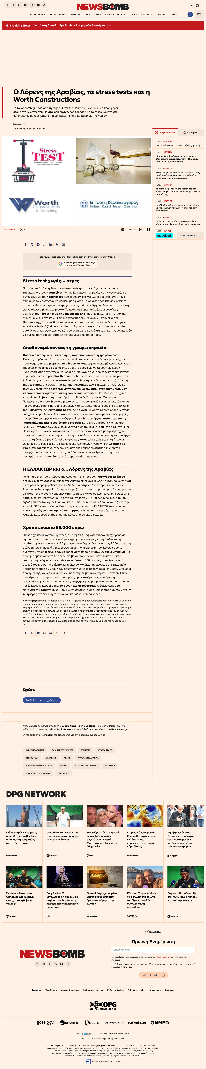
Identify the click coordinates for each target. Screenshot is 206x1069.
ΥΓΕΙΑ (87, 15)
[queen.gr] (92, 1023)
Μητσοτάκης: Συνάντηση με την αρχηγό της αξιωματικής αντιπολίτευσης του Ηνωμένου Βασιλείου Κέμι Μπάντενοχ (177, 159)
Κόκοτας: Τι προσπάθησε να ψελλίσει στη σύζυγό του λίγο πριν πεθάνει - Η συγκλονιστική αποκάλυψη (141, 900)
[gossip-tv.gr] (46, 1023)
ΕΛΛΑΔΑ (52, 15)
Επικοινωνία (155, 990)
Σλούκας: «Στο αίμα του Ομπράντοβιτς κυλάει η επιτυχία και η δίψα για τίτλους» (20, 898)
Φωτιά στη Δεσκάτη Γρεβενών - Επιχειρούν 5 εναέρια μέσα (73, 25)
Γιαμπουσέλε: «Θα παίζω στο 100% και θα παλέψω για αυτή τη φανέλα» (182, 897)
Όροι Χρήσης (51, 990)
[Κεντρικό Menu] (199, 14)
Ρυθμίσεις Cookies (115, 990)
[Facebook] (7, 5)
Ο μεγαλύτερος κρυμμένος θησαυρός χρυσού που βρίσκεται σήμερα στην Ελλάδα (102, 898)
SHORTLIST (162, 15)
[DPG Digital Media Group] (103, 1006)
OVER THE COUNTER (35, 750)
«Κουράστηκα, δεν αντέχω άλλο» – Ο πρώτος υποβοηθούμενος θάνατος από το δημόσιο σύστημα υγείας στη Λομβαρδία (178, 175)
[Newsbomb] (52, 954)
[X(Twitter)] (13, 5)
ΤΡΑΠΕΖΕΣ (86, 750)
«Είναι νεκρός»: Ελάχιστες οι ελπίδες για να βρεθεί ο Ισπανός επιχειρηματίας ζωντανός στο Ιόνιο (21, 837)
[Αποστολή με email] (63, 244)
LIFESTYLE (122, 15)
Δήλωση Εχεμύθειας (70, 990)
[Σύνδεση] (190, 14)
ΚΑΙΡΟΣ (133, 15)
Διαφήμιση (169, 990)
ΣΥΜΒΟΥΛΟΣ (64, 773)
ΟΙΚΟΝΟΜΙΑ (76, 15)
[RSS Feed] (44, 5)
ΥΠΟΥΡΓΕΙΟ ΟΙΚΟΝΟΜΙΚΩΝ (38, 773)
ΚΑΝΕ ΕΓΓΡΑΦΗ (150, 975)
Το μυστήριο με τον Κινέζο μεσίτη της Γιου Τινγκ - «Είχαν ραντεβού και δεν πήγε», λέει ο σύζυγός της (178, 191)
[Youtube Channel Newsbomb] (38, 5)
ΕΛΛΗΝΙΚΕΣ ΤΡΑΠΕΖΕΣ (62, 750)
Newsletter (47, 734)
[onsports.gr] (69, 1023)
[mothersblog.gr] (137, 1023)
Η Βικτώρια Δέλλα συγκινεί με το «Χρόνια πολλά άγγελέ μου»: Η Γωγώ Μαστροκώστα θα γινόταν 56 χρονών (103, 839)
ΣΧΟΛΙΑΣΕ (130, 230)
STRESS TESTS (105, 750)
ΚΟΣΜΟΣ (97, 15)
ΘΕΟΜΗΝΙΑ (110, 765)
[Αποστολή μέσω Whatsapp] (44, 244)
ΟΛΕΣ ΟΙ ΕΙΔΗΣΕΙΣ (37, 15)
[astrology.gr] (114, 1023)
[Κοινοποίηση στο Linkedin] (51, 244)
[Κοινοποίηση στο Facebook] (25, 244)
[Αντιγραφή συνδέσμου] (141, 229)
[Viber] (19, 5)
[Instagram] (26, 5)
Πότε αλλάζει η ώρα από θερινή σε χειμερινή (178, 145)
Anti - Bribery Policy (136, 990)
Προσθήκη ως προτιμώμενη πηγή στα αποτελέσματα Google (79, 264)
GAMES (174, 15)
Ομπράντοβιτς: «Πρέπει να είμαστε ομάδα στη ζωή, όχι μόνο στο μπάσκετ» (63, 836)
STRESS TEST (32, 758)
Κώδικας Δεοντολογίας (93, 990)
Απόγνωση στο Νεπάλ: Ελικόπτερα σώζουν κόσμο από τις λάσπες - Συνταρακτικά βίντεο (178, 222)
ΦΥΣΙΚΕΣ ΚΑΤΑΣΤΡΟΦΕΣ (86, 765)
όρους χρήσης (163, 957)
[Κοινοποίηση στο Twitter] (32, 244)
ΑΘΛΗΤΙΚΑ (109, 15)
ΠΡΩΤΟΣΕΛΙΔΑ (147, 15)
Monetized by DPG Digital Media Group (112, 1034)
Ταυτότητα (36, 990)
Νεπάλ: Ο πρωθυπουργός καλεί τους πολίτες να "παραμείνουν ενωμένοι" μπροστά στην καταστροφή (177, 208)
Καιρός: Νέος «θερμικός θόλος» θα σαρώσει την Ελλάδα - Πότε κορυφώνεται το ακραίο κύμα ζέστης (141, 839)
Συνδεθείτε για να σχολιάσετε (42, 700)
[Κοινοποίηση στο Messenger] (38, 244)
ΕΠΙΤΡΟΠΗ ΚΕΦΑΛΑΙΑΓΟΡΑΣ (39, 765)
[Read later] (148, 229)
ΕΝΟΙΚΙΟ (63, 765)
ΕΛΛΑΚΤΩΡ (51, 758)
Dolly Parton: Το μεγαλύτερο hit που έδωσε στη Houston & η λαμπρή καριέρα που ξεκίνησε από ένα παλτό (62, 900)
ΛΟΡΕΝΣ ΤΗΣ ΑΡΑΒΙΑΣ (88, 758)
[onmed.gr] (160, 1023)
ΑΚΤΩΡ (67, 758)
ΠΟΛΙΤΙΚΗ (63, 15)
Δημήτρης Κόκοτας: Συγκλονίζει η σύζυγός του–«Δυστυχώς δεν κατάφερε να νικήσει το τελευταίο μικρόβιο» (181, 839)
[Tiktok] (32, 5)
